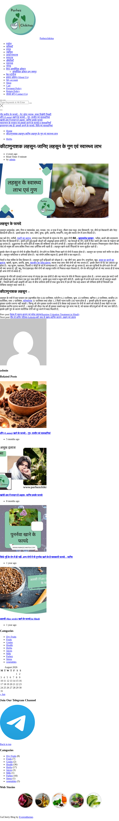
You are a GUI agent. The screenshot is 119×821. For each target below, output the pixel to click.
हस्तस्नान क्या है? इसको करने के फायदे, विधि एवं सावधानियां (26, 125)
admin (12, 159)
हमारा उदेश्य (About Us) (17, 77)
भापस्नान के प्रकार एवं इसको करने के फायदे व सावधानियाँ (25, 122)
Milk (8, 653)
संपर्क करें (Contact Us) (17, 94)
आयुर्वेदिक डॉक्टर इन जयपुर (24, 71)
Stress (9, 659)
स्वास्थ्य (9, 63)
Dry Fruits (11, 636)
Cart (8, 85)
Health (9, 645)
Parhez (9, 656)
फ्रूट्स (9, 57)
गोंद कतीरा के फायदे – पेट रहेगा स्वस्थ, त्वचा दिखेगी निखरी (25, 114)
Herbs (9, 139)
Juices (9, 650)
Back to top (5, 744)
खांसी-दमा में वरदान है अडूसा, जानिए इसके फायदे (21, 120)
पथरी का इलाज (24, 238)
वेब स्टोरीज (11, 74)
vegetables (11, 662)
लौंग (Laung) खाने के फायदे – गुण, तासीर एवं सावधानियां (25, 117)
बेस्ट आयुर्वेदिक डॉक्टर (16, 69)
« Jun (2, 694)
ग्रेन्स (8, 66)
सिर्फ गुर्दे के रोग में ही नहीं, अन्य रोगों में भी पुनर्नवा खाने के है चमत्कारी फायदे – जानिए (36, 557)
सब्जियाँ (9, 46)
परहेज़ (8, 43)
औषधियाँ (10, 60)
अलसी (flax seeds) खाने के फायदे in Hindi (20, 619)
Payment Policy (14, 88)
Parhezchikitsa (47, 38)
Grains (9, 642)
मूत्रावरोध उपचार (86, 238)
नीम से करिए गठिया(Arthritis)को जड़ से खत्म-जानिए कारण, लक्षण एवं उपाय (43, 317)
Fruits (9, 639)
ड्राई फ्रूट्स (12, 55)
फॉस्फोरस (27, 300)
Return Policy (13, 91)
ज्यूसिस (9, 52)
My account (12, 80)
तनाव (8, 49)
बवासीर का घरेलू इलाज (40, 262)
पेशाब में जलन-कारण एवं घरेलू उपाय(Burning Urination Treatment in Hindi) (44, 314)
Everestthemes (26, 817)
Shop (8, 83)
